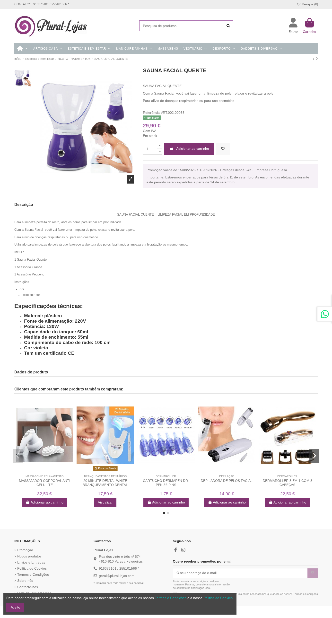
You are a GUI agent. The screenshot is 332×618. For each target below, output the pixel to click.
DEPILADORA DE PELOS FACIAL (227, 481)
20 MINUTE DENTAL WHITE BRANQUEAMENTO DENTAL (105, 483)
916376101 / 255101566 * (119, 568)
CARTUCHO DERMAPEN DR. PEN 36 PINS (166, 483)
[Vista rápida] (48, 470)
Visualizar (105, 502)
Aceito (15, 607)
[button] (164, 513)
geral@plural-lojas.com (116, 576)
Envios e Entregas (31, 562)
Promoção (25, 550)
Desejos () (309, 4)
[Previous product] (314, 59)
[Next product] (317, 59)
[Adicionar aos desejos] (223, 149)
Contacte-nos (27, 587)
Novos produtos (29, 556)
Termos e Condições (33, 574)
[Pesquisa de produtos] (228, 25)
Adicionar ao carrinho (192, 148)
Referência (151, 113)
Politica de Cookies (218, 598)
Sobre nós (25, 581)
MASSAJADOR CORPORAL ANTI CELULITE (44, 483)
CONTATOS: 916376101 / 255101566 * (41, 4)
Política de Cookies (32, 568)
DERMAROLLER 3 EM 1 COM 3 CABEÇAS (287, 483)
